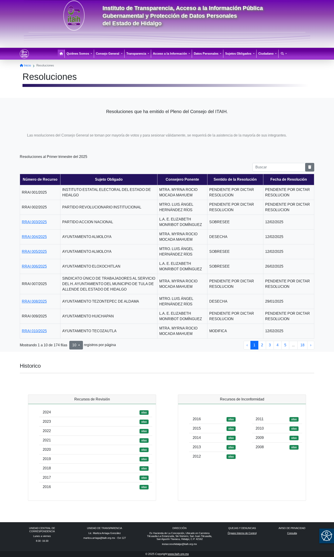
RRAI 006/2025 (34, 266)
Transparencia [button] (136, 53)
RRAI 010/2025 (34, 331)
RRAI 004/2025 (34, 237)
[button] (284, 54)
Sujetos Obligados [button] (238, 53)
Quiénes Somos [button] (78, 53)
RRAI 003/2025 (34, 222)
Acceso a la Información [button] (170, 53)
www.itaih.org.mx (178, 554)
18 (302, 345)
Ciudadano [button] (266, 53)
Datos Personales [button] (206, 53)
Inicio (27, 65)
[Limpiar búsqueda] (309, 167)
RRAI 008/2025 (34, 301)
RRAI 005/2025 (34, 251)
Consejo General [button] (108, 53)
